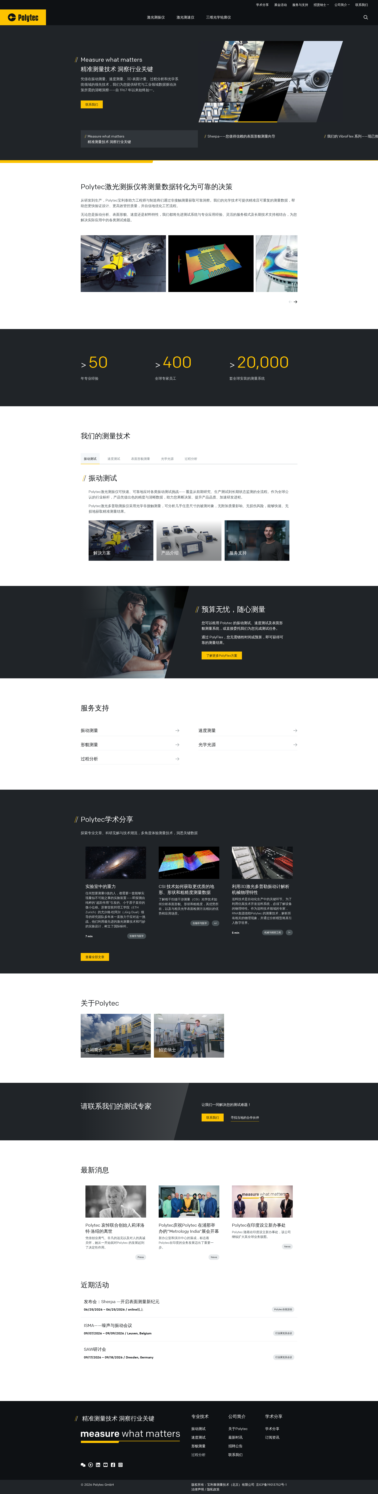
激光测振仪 (156, 17)
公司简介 (340, 5)
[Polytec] (23, 17)
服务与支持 (300, 5)
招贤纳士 (320, 5)
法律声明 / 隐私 (202, 1489)
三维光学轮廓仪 (218, 17)
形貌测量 (89, 744)
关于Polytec (238, 1428)
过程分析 (191, 459)
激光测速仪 (185, 17)
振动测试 (90, 459)
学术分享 (262, 5)
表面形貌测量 (140, 459)
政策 (216, 1489)
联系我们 (361, 5)
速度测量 (207, 730)
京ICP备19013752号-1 (271, 1485)
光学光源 (167, 459)
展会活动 (280, 5)
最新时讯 (235, 1437)
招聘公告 (235, 1446)
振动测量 (89, 730)
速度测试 (113, 459)
